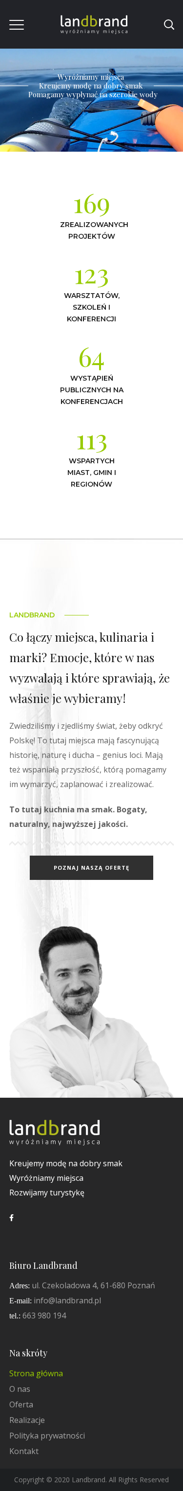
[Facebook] (11, 1217)
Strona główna (36, 1373)
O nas (19, 1389)
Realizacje (27, 1420)
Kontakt (24, 1451)
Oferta (21, 1404)
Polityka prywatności (47, 1435)
